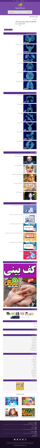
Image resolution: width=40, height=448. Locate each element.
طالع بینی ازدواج (33, 372)
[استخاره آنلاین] (10, 313)
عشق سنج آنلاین (33, 370)
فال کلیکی (34, 369)
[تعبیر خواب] (15, 317)
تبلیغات (35, 434)
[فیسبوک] (17, 440)
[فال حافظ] (29, 313)
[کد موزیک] (20, 313)
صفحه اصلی (20, 24)
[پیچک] (20, 4)
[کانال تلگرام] (22, 440)
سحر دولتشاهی (34, 345)
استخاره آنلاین (34, 373)
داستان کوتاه (34, 375)
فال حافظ (34, 356)
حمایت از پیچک (34, 435)
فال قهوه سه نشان (33, 337)
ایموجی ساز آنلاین (33, 350)
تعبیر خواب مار (34, 340)
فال (13, 0)
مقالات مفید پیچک (34, 425)
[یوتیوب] (14, 440)
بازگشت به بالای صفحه (9, 29)
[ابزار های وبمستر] (20, 386)
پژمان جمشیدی (34, 344)
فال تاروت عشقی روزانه (33, 348)
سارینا (34, 325)
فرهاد (34, 326)
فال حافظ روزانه (34, 359)
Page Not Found (20, 8)
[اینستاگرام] (25, 440)
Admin (34, 323)
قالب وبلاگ (34, 376)
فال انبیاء (34, 367)
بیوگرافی (28, 152)
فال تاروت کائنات (33, 347)
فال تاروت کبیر (34, 339)
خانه (26, 0)
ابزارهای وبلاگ (22, 0)
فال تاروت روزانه (34, 361)
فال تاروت (34, 362)
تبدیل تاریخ (17, 0)
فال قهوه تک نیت (33, 364)
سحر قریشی (34, 342)
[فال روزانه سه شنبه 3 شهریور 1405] (25, 317)
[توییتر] (20, 440)
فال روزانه (34, 358)
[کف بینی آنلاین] (20, 285)
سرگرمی (35, 365)
